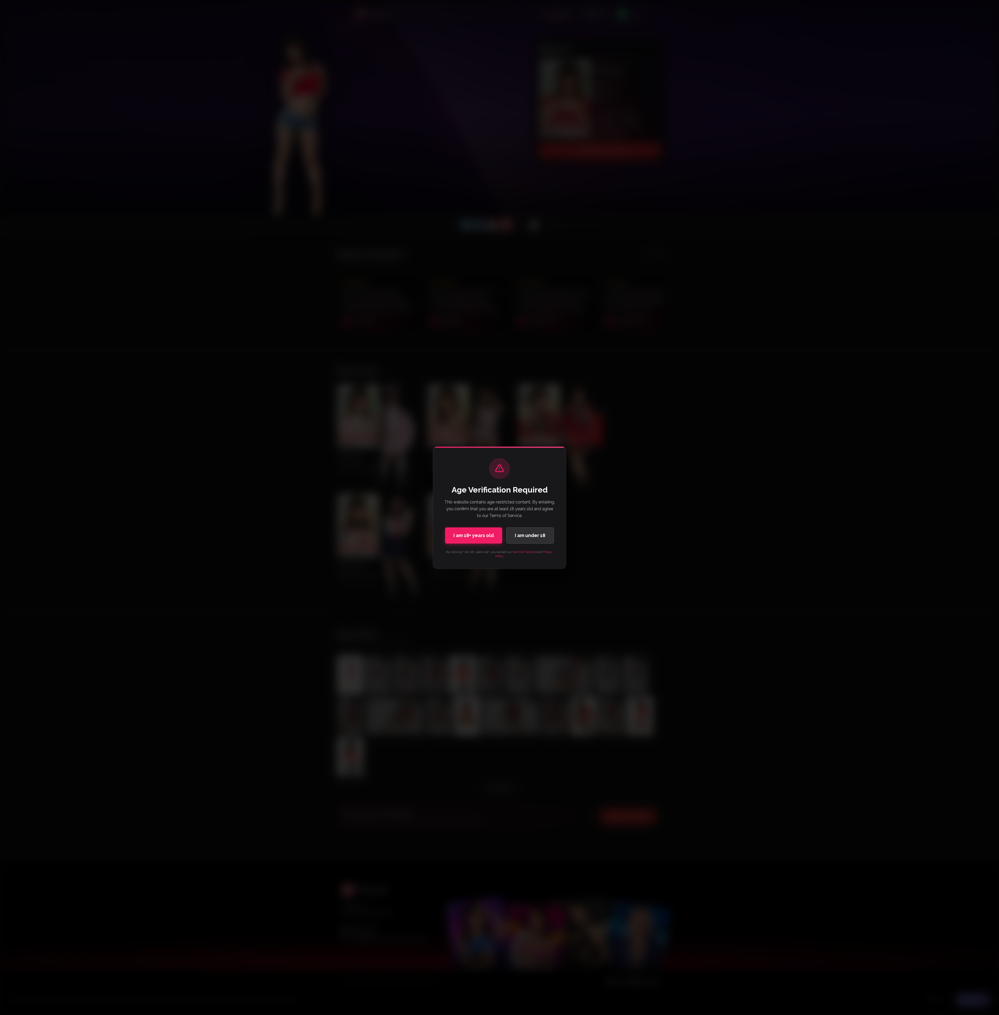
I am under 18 (530, 535)
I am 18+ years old (473, 535)
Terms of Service (524, 552)
